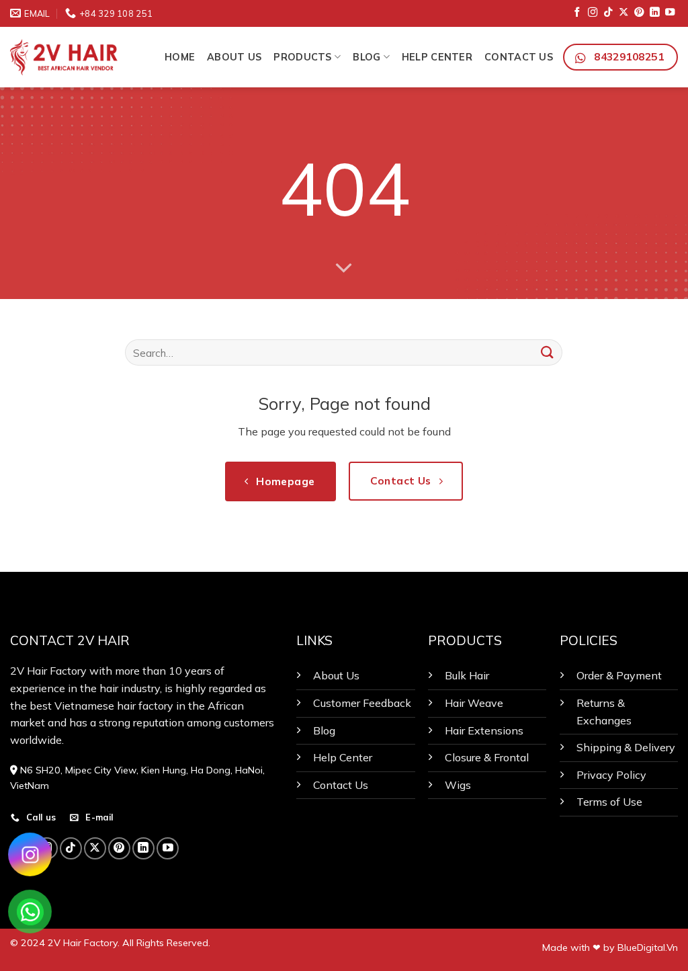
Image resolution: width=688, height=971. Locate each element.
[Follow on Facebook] (577, 12)
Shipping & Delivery (625, 747)
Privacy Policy (611, 775)
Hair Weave (474, 703)
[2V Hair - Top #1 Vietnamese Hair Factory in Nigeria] (77, 57)
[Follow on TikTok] (608, 12)
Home (180, 57)
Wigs (458, 785)
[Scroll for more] (344, 268)
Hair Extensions (484, 730)
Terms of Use (609, 801)
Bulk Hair (467, 675)
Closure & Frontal (487, 757)
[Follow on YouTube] (670, 12)
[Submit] (546, 352)
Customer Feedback (362, 703)
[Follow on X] (623, 12)
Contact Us (518, 57)
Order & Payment (619, 675)
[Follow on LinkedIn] (654, 12)
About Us (234, 57)
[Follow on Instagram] (592, 12)
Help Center (437, 57)
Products (302, 57)
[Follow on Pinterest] (639, 12)
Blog (366, 57)
